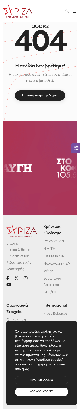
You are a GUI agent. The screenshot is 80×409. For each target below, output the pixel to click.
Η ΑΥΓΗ (49, 249)
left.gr (48, 271)
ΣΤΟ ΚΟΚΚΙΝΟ (55, 256)
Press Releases (55, 313)
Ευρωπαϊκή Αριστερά (52, 282)
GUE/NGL (51, 292)
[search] (67, 11)
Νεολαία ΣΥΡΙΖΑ (56, 263)
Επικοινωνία (53, 241)
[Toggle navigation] (74, 11)
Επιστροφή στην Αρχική (41, 95)
